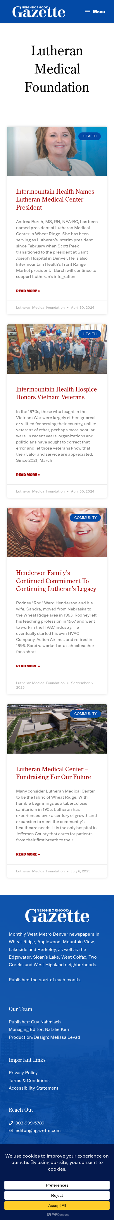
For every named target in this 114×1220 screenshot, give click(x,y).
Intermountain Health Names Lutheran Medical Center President (55, 199)
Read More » (28, 291)
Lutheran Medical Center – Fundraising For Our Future (53, 773)
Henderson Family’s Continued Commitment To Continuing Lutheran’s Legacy (56, 580)
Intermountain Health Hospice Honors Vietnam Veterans (56, 393)
